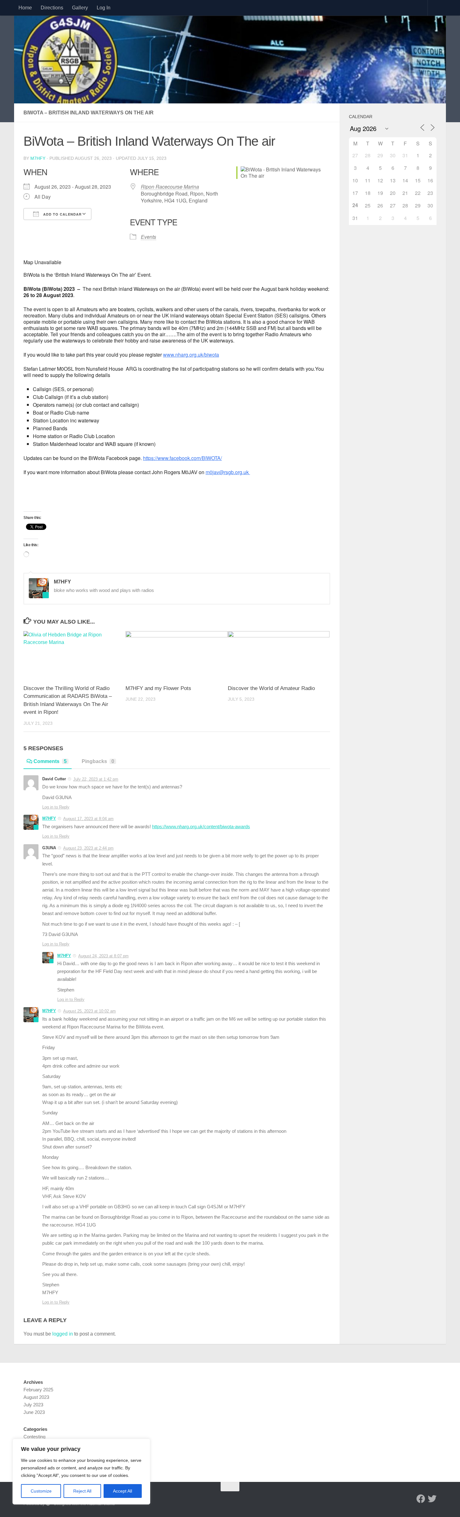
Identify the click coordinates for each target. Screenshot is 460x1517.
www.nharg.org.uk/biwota (191, 354)
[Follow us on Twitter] (432, 1498)
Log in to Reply (55, 807)
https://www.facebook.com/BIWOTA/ (182, 458)
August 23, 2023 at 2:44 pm (88, 848)
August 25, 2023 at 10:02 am (89, 1011)
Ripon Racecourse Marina (170, 186)
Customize (41, 1490)
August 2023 (36, 1397)
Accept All (122, 1490)
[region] (81, 1471)
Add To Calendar (62, 214)
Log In (103, 7)
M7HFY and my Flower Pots (158, 688)
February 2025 (38, 1389)
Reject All (82, 1490)
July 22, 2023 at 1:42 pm (95, 779)
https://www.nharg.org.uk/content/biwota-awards (201, 826)
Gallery (80, 7)
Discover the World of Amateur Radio (271, 688)
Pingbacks (98, 761)
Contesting (34, 1436)
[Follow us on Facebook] (421, 1498)
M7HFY (37, 158)
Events (148, 236)
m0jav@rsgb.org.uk (228, 472)
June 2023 (34, 1412)
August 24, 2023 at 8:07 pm (103, 956)
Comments (50, 761)
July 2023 (33, 1404)
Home (25, 7)
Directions (52, 7)
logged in (62, 1334)
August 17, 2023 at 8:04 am (88, 818)
